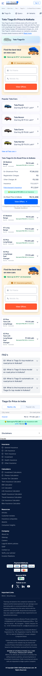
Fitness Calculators (11, 475)
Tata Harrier (19, 142)
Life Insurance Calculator (11, 491)
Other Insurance (10, 463)
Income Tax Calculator (10, 478)
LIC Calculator (7, 488)
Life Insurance (10, 451)
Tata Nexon (19, 117)
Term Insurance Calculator (11, 482)
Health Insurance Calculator (12, 494)
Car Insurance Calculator (11, 500)
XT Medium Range (7, 217)
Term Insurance (10, 454)
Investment (9, 457)
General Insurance (11, 447)
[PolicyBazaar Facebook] (12, 586)
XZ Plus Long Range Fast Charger (7, 255)
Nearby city (11, 407)
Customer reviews (8, 516)
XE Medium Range (7, 163)
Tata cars (11, 151)
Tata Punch (19, 105)
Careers (4, 540)
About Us (5, 534)
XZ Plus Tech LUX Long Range (7, 321)
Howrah (5, 417)
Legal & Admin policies (10, 543)
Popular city (30, 407)
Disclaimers (7, 433)
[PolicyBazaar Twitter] (18, 586)
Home (3, 8)
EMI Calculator (7, 485)
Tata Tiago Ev (19, 39)
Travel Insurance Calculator (12, 497)
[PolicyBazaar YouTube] (28, 586)
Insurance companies (9, 519)
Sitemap (5, 537)
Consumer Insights (8, 525)
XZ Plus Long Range (7, 241)
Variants (32, 13)
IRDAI (3, 596)
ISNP (3, 547)
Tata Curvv (19, 129)
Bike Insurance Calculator (11, 503)
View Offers (20, 201)
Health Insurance (11, 460)
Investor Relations (8, 556)
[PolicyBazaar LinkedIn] (23, 586)
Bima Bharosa (11, 596)
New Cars (10, 8)
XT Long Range (6, 229)
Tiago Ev (22, 8)
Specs (20, 13)
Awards (4, 522)
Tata (16, 8)
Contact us (6, 550)
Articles (4, 513)
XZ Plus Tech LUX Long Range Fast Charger (7, 338)
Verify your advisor (8, 553)
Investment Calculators (13, 472)
